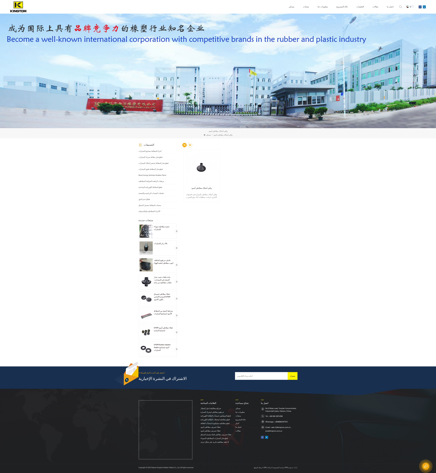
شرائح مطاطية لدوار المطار (211, 408)
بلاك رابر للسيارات (160, 243)
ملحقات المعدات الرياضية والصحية (151, 193)
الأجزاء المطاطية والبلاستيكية (149, 211)
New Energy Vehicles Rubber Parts (152, 175)
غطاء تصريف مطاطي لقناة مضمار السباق (216, 434)
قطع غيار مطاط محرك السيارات (150, 157)
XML (265, 467)
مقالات (375, 6)
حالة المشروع (342, 6)
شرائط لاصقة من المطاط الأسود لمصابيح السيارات (163, 312)
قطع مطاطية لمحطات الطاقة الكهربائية (215, 419)
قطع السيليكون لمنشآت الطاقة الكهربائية (216, 416)
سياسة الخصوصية (278, 467)
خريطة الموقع (258, 467)
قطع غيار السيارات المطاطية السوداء (214, 438)
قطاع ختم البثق (144, 199)
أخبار (237, 423)
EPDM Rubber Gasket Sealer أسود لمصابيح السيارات (162, 347)
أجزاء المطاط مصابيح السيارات (150, 151)
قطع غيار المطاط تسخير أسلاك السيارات (153, 163)
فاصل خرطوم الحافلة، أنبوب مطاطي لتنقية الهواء (163, 261)
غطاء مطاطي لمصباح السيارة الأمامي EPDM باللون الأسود (162, 296)
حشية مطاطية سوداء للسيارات (162, 227)
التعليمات (360, 6)
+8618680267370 (281, 422)
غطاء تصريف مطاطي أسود (210, 427)
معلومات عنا (323, 6)
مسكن (291, 6)
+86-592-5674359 (276, 416)
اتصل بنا (390, 6)
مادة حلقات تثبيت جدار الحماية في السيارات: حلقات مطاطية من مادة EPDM (163, 280)
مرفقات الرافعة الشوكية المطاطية (151, 181)
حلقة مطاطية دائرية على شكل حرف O (215, 442)
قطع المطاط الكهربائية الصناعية (150, 187)
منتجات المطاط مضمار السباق (150, 205)
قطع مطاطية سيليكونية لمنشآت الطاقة (215, 423)
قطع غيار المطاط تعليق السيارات (151, 169)
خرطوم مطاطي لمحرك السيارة (212, 412)
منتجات (306, 6)
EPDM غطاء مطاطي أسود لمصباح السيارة (163, 329)
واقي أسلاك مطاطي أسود (201, 188)
